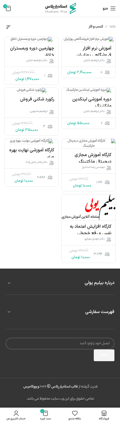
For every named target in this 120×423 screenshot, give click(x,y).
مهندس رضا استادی (93, 167)
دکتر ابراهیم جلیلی (94, 60)
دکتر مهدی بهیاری (94, 239)
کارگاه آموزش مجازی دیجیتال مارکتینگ (93, 158)
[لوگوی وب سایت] (60, 8)
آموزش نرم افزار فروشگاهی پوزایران (93, 51)
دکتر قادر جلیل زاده (36, 162)
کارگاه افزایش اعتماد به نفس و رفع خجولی (90, 230)
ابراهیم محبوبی (38, 111)
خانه (113, 27)
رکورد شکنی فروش (37, 99)
